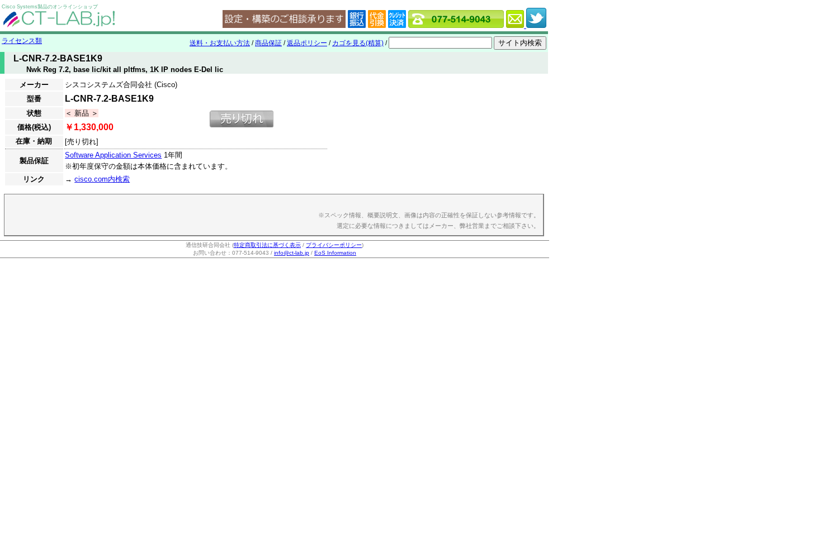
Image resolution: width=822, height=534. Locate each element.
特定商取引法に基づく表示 (267, 245)
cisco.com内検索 (102, 179)
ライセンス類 (22, 41)
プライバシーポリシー (334, 245)
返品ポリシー (307, 43)
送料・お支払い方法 (220, 43)
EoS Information (335, 253)
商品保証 (268, 43)
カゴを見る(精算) (358, 43)
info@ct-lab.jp (291, 253)
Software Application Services (113, 155)
